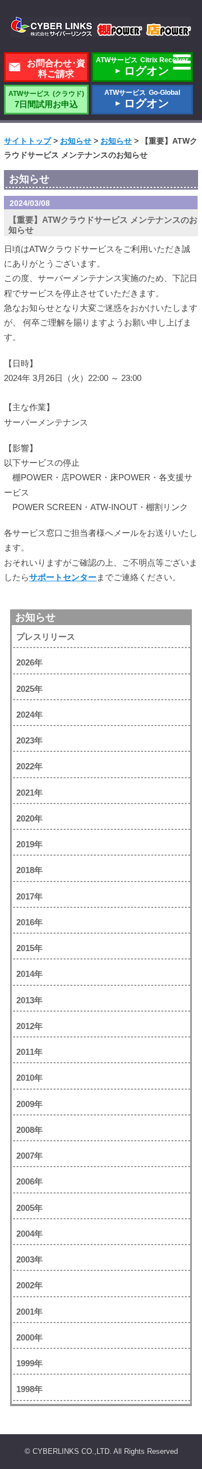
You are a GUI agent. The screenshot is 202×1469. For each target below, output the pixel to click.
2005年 (29, 1208)
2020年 (29, 818)
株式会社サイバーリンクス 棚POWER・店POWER (101, 27)
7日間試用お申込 (46, 99)
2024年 (29, 714)
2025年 (29, 689)
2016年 (29, 922)
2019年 (29, 844)
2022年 (29, 766)
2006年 (29, 1181)
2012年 (29, 1026)
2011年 (29, 1052)
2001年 (29, 1311)
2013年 (29, 1000)
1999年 (29, 1363)
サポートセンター (63, 577)
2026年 (29, 662)
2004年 (29, 1233)
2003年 (29, 1259)
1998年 (29, 1389)
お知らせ (35, 617)
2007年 (29, 1155)
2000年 (29, 1337)
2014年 (29, 974)
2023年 (29, 740)
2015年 (29, 948)
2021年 (29, 792)
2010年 (29, 1077)
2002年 (29, 1285)
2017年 (29, 896)
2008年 (29, 1130)
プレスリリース (45, 636)
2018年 (29, 870)
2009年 (29, 1104)
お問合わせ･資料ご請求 (56, 68)
